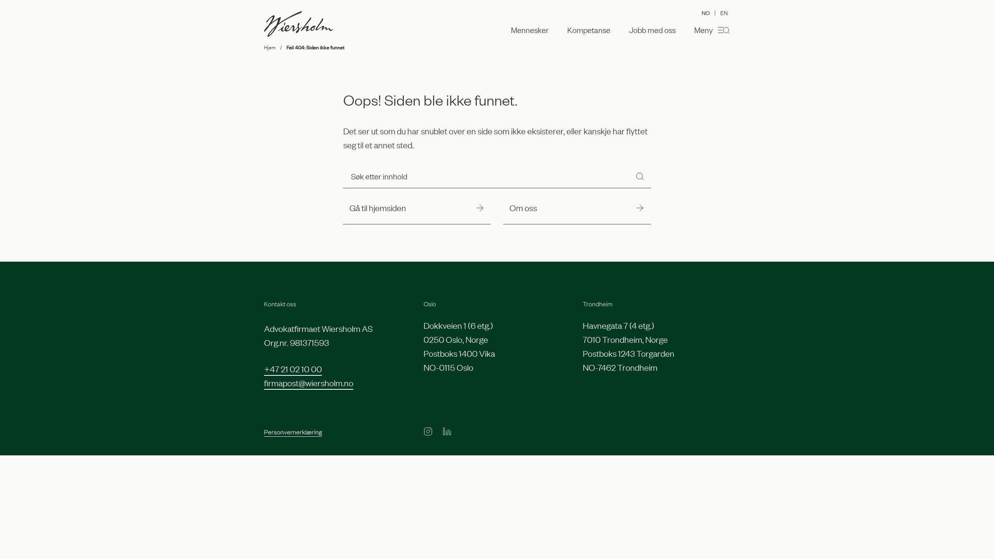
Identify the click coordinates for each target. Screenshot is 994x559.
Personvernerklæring (293, 431)
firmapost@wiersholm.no (308, 382)
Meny (703, 29)
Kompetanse (588, 30)
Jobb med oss (652, 30)
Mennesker (530, 30)
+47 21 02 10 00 (293, 368)
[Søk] (640, 176)
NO (706, 13)
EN (724, 12)
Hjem (270, 47)
